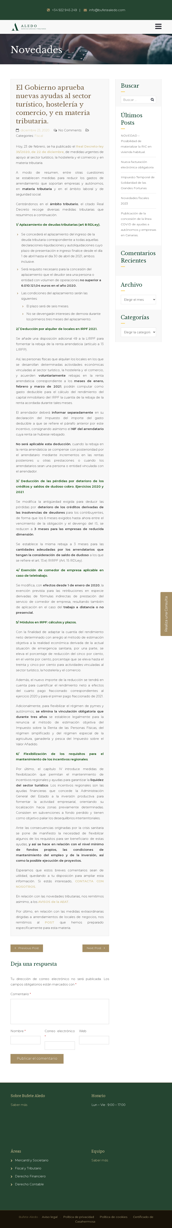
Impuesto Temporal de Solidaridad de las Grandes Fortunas (138, 182)
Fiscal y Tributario (28, 1168)
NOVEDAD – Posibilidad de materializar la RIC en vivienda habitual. (136, 144)
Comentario (20, 994)
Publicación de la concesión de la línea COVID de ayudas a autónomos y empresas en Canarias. (138, 224)
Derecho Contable (29, 1184)
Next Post (94, 948)
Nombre (18, 1031)
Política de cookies (113, 1217)
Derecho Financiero (30, 1176)
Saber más (19, 1105)
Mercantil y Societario (31, 1160)
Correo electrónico (60, 1033)
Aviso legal (49, 1217)
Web (82, 1031)
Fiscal (38, 136)
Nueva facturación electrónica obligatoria (137, 164)
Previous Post (28, 948)
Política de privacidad (78, 1217)
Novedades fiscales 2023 (135, 200)
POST (52, 922)
